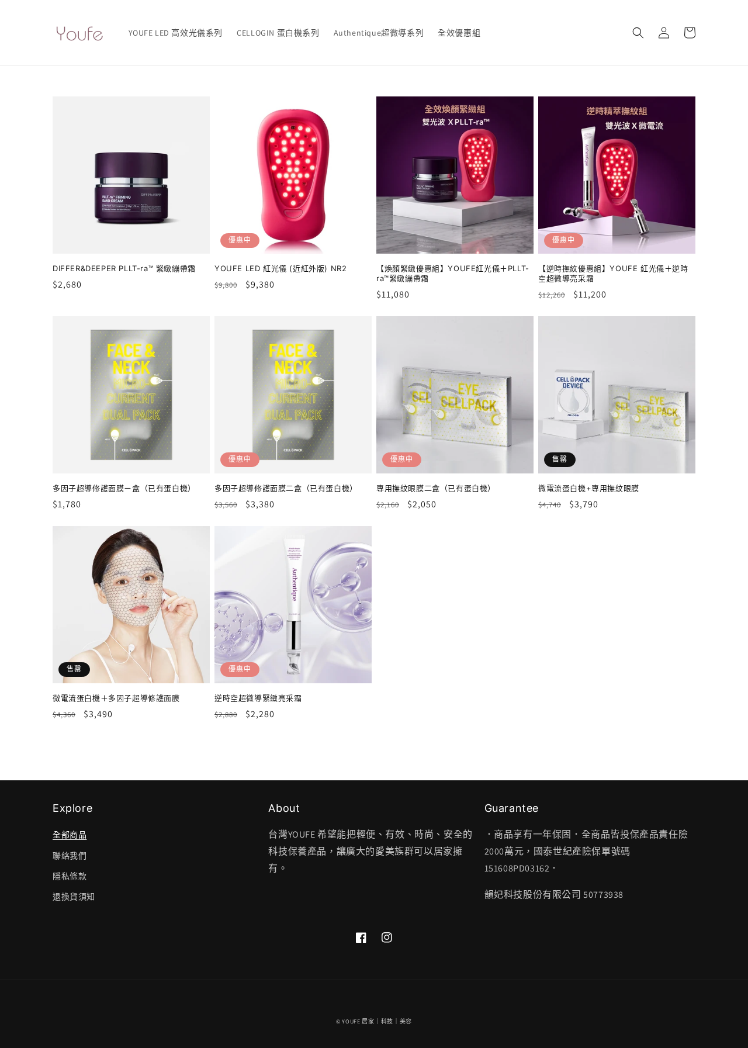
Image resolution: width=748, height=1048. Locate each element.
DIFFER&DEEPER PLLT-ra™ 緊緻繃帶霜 (124, 268)
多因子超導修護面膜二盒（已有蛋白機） (286, 488)
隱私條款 (69, 876)
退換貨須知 (74, 896)
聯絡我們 (69, 855)
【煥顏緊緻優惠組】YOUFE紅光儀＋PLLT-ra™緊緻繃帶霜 (452, 273)
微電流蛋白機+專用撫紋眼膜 (588, 488)
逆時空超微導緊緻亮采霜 (258, 698)
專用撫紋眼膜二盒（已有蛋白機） (436, 488)
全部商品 (69, 834)
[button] (638, 33)
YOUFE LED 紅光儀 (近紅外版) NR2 (280, 268)
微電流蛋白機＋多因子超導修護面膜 (116, 698)
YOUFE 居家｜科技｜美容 (377, 1021)
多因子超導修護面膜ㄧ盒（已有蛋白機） (124, 488)
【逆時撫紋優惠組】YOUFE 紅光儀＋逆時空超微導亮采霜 (613, 273)
